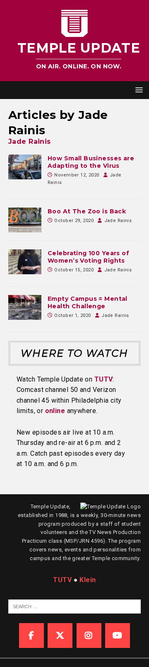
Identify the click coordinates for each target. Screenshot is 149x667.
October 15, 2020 (74, 270)
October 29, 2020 (74, 220)
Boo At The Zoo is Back (87, 211)
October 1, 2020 (72, 315)
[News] (24, 167)
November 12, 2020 (76, 175)
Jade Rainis (29, 141)
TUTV (103, 379)
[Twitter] (60, 635)
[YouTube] (117, 635)
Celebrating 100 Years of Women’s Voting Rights (88, 256)
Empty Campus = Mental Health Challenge (87, 302)
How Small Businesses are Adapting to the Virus (91, 162)
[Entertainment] (24, 220)
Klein (87, 580)
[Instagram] (89, 635)
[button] (137, 89)
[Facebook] (31, 635)
